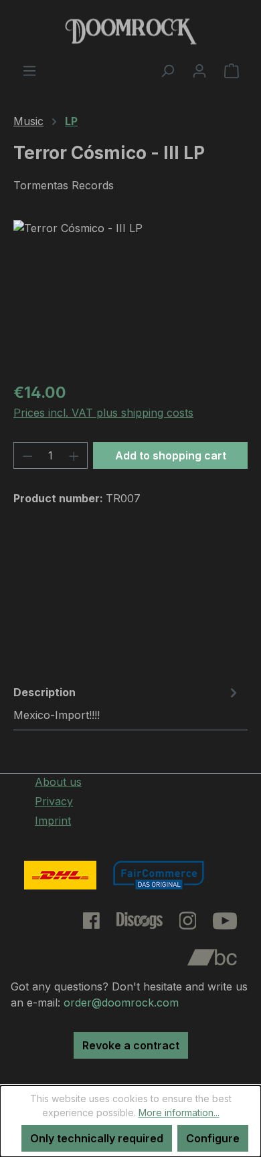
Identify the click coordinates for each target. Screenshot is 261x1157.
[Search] (167, 70)
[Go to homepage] (130, 31)
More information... (179, 1112)
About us (58, 781)
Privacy (54, 801)
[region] (130, 295)
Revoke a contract (130, 1045)
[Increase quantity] (74, 455)
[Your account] (199, 70)
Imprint (53, 820)
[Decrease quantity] (27, 455)
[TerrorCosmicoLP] (130, 295)
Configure (213, 1138)
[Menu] (29, 70)
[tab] (127, 702)
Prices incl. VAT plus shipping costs (103, 412)
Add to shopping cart (170, 455)
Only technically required (96, 1138)
